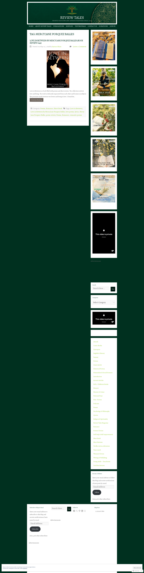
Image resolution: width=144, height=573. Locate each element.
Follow (97, 492)
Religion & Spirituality (100, 419)
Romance (49, 108)
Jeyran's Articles (98, 380)
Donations (103, 26)
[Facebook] (74, 511)
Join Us (112, 26)
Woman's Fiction (98, 454)
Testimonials (80, 26)
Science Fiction (98, 431)
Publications (58, 26)
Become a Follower (97, 474)
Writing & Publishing (100, 458)
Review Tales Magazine (100, 423)
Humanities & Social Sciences (102, 373)
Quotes (95, 415)
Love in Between (76, 108)
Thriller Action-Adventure (101, 446)
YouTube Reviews (99, 465)
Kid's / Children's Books (100, 384)
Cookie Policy (25, 568)
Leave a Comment (79, 46)
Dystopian (96, 349)
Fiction (95, 361)
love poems (70, 111)
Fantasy (95, 357)
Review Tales (72, 17)
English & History (99, 353)
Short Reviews (98, 442)
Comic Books (97, 345)
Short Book (58, 108)
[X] (77, 511)
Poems (42, 108)
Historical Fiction (99, 369)
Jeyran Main (56, 46)
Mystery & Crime (98, 392)
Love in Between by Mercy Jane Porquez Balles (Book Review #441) (56, 41)
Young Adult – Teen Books (101, 461)
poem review (51, 115)
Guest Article (97, 365)
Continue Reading (36, 100)
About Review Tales (43, 26)
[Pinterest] (79, 511)
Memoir (96, 388)
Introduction (97, 376)
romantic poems (76, 115)
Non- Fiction (97, 400)
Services (69, 26)
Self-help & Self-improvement (103, 434)
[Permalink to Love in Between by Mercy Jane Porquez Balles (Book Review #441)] (58, 69)
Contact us (92, 26)
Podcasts (96, 404)
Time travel (97, 450)
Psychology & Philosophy (101, 411)
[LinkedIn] (82, 511)
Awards (95, 342)
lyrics (77, 111)
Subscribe (35, 529)
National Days (98, 396)
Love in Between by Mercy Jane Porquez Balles (48, 111)
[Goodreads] (85, 511)
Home (31, 26)
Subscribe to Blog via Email (37, 507)
